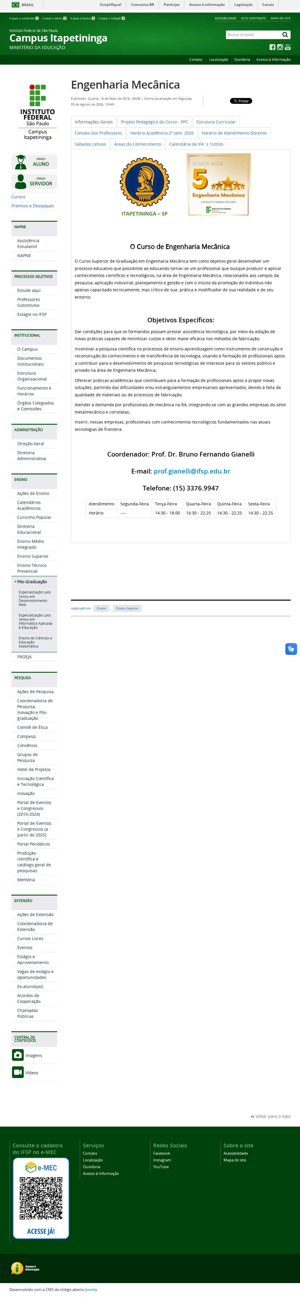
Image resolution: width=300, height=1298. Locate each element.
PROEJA (24, 657)
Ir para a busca (82, 18)
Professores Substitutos (28, 302)
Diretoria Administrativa (31, 455)
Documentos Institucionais (30, 361)
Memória (26, 879)
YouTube (161, 1166)
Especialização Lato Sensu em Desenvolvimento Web (35, 598)
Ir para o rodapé (111, 18)
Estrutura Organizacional (32, 376)
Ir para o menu (54, 18)
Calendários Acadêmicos (29, 505)
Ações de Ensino (33, 493)
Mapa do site (281, 18)
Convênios (27, 745)
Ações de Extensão (35, 914)
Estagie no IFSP (32, 314)
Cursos (18, 196)
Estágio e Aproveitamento (33, 959)
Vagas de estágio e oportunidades (35, 974)
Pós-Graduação (32, 581)
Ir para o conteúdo (23, 18)
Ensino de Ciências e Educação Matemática (35, 642)
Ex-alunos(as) (30, 986)
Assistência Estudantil (28, 243)
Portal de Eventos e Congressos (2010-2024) (34, 808)
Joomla (91, 1289)
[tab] (94, 122)
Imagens (33, 1055)
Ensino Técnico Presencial (32, 568)
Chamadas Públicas (27, 1013)
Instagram (162, 1160)
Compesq (26, 736)
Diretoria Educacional (29, 529)
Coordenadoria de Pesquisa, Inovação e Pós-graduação (35, 709)
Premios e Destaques (32, 206)
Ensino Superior (33, 556)
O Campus (27, 349)
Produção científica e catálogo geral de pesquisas (34, 861)
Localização (218, 59)
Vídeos (31, 1072)
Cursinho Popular (34, 517)
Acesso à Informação (273, 59)
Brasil (28, 4)
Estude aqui (29, 290)
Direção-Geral (30, 443)
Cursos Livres (30, 938)
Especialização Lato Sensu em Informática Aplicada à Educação (35, 621)
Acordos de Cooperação (28, 998)
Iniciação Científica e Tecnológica (35, 781)
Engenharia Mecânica (125, 84)
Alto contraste (253, 18)
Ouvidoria (242, 59)
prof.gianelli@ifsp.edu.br (192, 471)
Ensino (101, 608)
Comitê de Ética (32, 727)
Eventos (25, 947)
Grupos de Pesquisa (27, 757)
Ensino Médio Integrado (30, 544)
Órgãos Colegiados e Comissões (35, 406)
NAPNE (24, 255)
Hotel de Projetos (34, 769)
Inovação (26, 793)
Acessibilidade (225, 18)
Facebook (161, 1153)
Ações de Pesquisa (35, 691)
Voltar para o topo (272, 1116)
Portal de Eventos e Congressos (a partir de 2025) (34, 829)
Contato (196, 59)
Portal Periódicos (33, 844)
